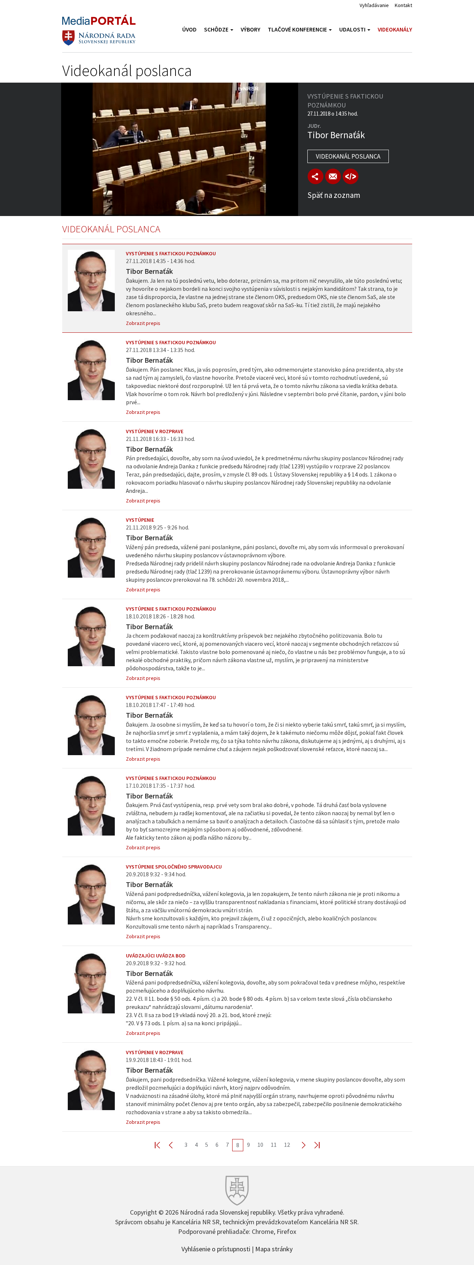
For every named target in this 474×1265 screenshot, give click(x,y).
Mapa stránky (274, 1248)
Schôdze (217, 29)
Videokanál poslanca (348, 156)
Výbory (250, 29)
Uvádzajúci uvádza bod (156, 955)
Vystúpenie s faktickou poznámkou (171, 253)
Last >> (313, 1145)
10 (260, 1144)
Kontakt (403, 5)
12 (287, 1144)
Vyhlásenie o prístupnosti (215, 1248)
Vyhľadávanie (374, 5)
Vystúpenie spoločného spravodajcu (174, 866)
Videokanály (395, 29)
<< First (162, 1145)
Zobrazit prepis (143, 323)
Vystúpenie (140, 520)
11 (274, 1144)
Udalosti (353, 29)
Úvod (189, 29)
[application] (179, 149)
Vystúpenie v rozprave (154, 431)
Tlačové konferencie (298, 29)
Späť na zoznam (333, 195)
